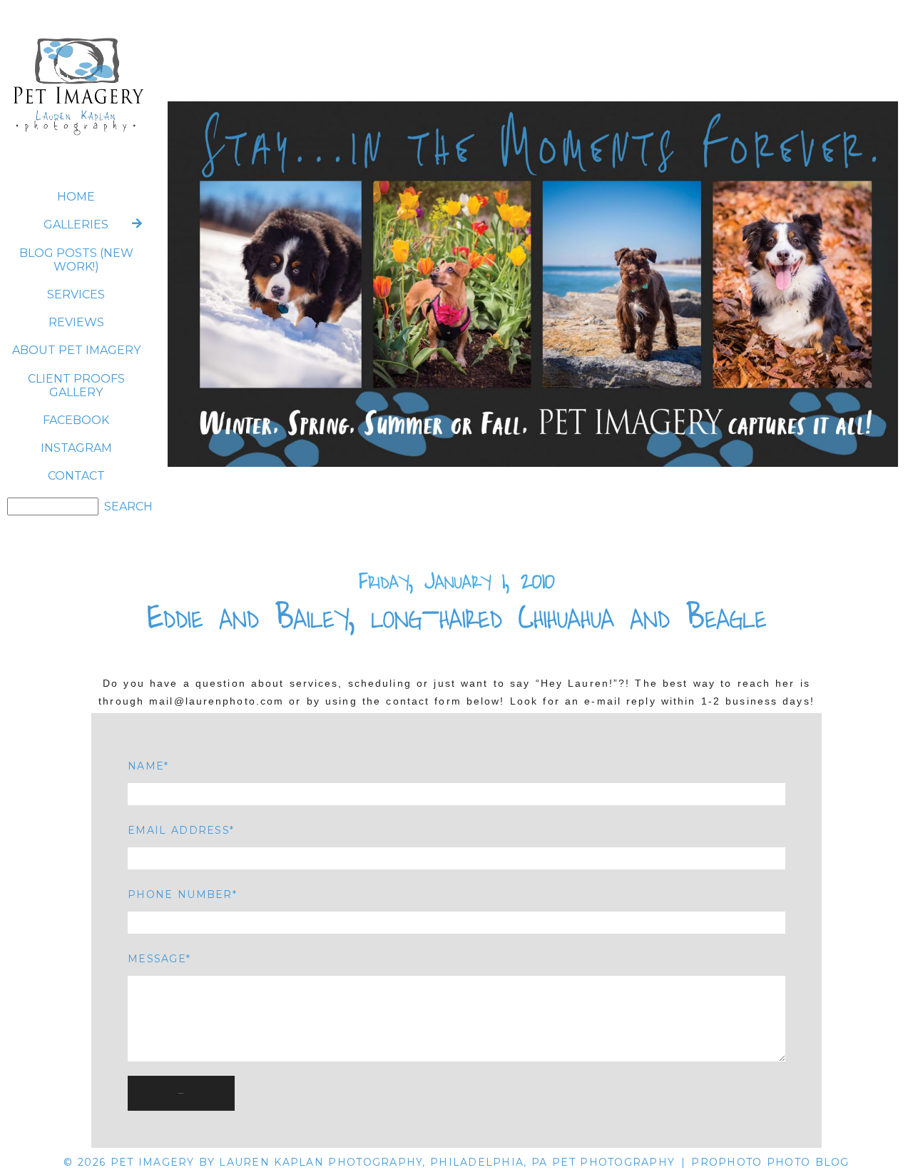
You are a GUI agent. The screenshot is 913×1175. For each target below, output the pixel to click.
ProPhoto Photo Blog (770, 1162)
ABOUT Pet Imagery (76, 350)
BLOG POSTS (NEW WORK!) (76, 259)
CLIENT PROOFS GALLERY (76, 385)
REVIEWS (76, 322)
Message (157, 958)
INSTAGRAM (76, 448)
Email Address (179, 830)
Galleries (76, 224)
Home (76, 196)
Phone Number (180, 894)
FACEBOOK (76, 420)
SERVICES (76, 294)
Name (146, 766)
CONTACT (76, 476)
